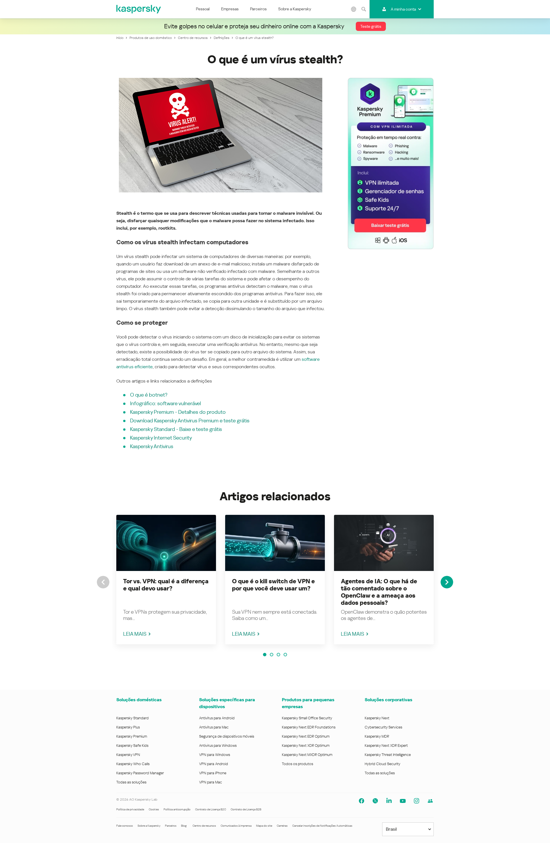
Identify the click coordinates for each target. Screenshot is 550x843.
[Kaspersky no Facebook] (361, 800)
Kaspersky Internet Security (161, 438)
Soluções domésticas (139, 699)
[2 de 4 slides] (271, 654)
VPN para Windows (214, 755)
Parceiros (258, 9)
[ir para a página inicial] (139, 9)
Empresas (230, 9)
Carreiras (282, 825)
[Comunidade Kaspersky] (430, 800)
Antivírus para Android (217, 718)
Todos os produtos (297, 764)
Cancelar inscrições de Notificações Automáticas (322, 825)
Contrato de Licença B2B (246, 809)
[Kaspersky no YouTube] (402, 800)
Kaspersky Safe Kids (132, 745)
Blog (184, 825)
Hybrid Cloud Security (382, 764)
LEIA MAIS (134, 634)
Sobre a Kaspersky (294, 9)
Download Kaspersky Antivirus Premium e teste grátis (190, 420)
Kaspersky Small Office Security (307, 718)
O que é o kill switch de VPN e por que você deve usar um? (273, 585)
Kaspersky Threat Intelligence (388, 755)
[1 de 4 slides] (264, 654)
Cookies (154, 809)
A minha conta (403, 9)
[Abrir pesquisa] (363, 9)
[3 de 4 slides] (278, 654)
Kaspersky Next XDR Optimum (305, 745)
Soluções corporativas (388, 699)
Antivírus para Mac (214, 727)
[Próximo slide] (447, 582)
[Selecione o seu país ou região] (353, 9)
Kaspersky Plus (128, 727)
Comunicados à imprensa (236, 825)
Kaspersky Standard (132, 718)
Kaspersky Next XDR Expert (386, 745)
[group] (166, 579)
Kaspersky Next (377, 718)
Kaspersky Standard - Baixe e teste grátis (176, 429)
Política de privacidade (130, 809)
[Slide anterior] (103, 582)
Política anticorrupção (177, 809)
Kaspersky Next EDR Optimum (305, 736)
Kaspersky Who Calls (133, 764)
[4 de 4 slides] (285, 654)
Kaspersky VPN (128, 755)
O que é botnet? (148, 395)
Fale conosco (124, 825)
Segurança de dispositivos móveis (226, 736)
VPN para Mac (210, 782)
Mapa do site (264, 825)
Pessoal (203, 9)
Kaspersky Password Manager (140, 773)
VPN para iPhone (212, 773)
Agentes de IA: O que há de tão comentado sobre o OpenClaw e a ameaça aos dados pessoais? (379, 592)
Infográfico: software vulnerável (165, 403)
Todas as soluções (131, 782)
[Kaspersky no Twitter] (375, 800)
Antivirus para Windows (218, 745)
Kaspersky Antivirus (151, 446)
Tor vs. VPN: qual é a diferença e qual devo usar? (166, 585)
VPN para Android (213, 764)
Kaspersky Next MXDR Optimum (307, 755)
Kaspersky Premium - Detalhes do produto (178, 412)
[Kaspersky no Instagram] (416, 800)
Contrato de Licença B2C (210, 809)
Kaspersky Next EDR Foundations (308, 727)
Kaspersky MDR (377, 736)
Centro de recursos (204, 825)
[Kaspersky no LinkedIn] (389, 800)
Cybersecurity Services (383, 727)
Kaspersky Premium (131, 736)
